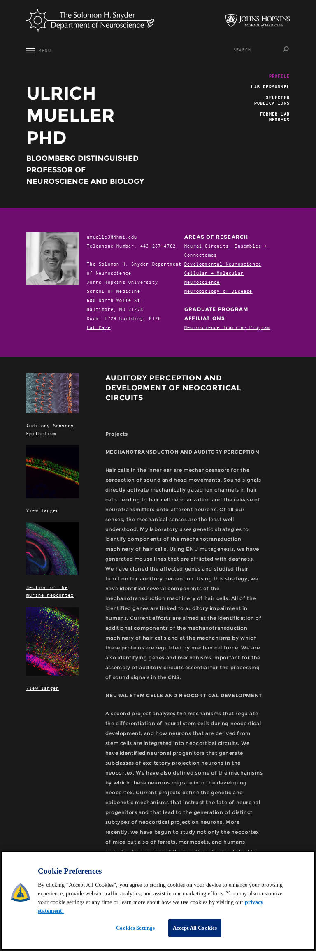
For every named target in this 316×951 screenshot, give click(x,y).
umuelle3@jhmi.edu (112, 236)
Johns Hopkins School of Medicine (257, 21)
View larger (42, 510)
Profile (279, 76)
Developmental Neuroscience (222, 264)
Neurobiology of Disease (218, 291)
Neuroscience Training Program (227, 327)
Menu (41, 50)
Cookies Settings (135, 928)
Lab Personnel (270, 86)
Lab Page (99, 327)
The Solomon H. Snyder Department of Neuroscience (90, 20)
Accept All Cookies (195, 928)
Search (286, 49)
